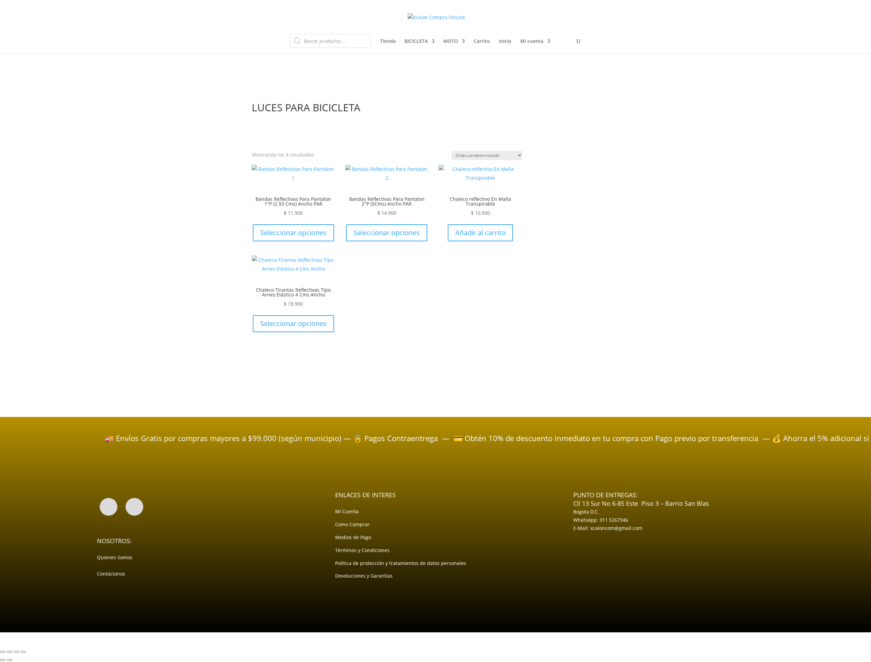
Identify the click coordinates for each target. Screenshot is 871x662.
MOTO (450, 41)
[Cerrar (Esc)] (23, 652)
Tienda (388, 41)
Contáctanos (111, 573)
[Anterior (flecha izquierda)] (2, 660)
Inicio (505, 41)
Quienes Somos (114, 557)
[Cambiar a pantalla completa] (9, 652)
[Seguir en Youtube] (134, 507)
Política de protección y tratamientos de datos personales (400, 563)
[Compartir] (16, 652)
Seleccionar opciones (293, 232)
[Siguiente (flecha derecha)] (9, 660)
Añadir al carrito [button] (480, 232)
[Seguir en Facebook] (108, 507)
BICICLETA (416, 41)
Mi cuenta (531, 41)
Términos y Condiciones (362, 550)
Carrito (482, 41)
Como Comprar (352, 524)
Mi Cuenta (347, 511)
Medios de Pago (353, 537)
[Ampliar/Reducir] (2, 652)
